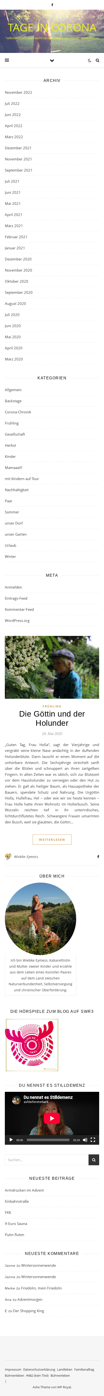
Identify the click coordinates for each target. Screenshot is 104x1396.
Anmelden (13, 587)
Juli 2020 (12, 314)
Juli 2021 (12, 181)
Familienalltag (84, 1369)
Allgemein (13, 389)
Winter (10, 556)
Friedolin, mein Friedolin (41, 1288)
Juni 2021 (13, 192)
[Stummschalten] (85, 1139)
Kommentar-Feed (19, 609)
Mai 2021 (13, 203)
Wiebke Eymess (26, 856)
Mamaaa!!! (13, 467)
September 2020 (19, 292)
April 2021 (13, 214)
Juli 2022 (12, 103)
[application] (52, 1118)
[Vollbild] (92, 1139)
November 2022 (18, 92)
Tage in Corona (52, 27)
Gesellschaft (15, 434)
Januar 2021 (15, 247)
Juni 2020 (13, 325)
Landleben (64, 1369)
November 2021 (18, 159)
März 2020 (14, 359)
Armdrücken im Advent (24, 1190)
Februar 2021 (16, 236)
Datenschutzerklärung (39, 1369)
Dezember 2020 (18, 259)
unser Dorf (14, 523)
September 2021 (19, 170)
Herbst (10, 445)
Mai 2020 (13, 336)
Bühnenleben (14, 1375)
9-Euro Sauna (16, 1223)
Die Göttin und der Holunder (52, 718)
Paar (8, 500)
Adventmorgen (29, 1299)
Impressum (13, 1369)
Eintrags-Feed (16, 598)
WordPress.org (17, 620)
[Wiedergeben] (11, 1139)
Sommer (12, 512)
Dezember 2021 (18, 147)
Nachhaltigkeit (17, 489)
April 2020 (13, 347)
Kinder (10, 456)
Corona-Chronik (18, 412)
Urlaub (10, 545)
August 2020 (15, 303)
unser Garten (16, 534)
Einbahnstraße (17, 1201)
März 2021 (14, 225)
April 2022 (13, 125)
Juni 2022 (13, 114)
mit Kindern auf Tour (22, 478)
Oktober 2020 (16, 281)
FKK (8, 1212)
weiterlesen (52, 839)
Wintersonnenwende (38, 1265)
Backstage (13, 400)
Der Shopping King (28, 1310)
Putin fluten (14, 1234)
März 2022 (14, 136)
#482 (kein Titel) (37, 1375)
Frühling (12, 423)
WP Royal (64, 1387)
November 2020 (18, 270)
